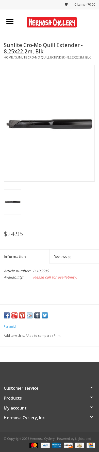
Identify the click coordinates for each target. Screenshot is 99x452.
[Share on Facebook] (7, 315)
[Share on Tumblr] (37, 315)
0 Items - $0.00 (84, 4)
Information (15, 256)
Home (8, 57)
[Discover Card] (67, 445)
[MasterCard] (33, 445)
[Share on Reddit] (30, 315)
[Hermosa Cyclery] (59, 21)
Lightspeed (83, 438)
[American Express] (56, 445)
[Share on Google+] (14, 315)
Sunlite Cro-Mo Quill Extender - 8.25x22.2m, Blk (53, 57)
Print (57, 335)
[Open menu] (10, 21)
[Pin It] (22, 315)
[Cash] (79, 445)
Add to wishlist (15, 335)
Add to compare (39, 335)
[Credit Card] (90, 445)
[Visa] (45, 445)
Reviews (62, 256)
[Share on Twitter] (45, 315)
